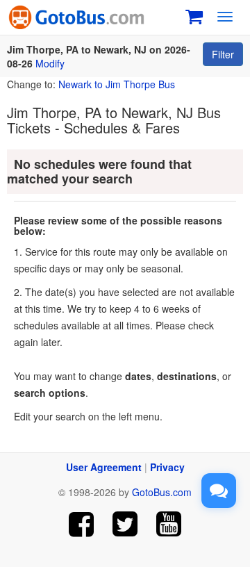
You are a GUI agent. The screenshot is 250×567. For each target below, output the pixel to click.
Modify (50, 63)
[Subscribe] (168, 524)
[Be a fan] (81, 524)
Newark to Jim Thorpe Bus (116, 84)
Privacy (167, 467)
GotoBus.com (162, 492)
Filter (223, 54)
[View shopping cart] (194, 15)
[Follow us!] (125, 524)
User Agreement (104, 467)
